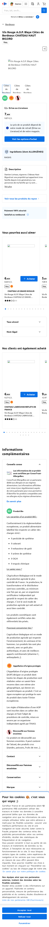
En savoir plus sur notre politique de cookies (24, 871)
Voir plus (8, 186)
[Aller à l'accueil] (4, 4)
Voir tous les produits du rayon (20, 198)
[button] (26, 4)
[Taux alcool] (39, 322)
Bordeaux (10, 24)
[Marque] (39, 787)
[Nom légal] (39, 332)
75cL (5, 42)
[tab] (6, 89)
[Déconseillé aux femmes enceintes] (39, 766)
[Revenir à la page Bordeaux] (3, 24)
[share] (44, 49)
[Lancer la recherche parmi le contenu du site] (44, 10)
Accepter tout (24, 910)
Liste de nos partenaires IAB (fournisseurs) (22, 900)
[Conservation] (39, 777)
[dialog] (24, 859)
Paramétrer (24, 923)
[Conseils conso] (39, 464)
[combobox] (24, 10)
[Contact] (39, 756)
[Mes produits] (32, 4)
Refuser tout (24, 916)
